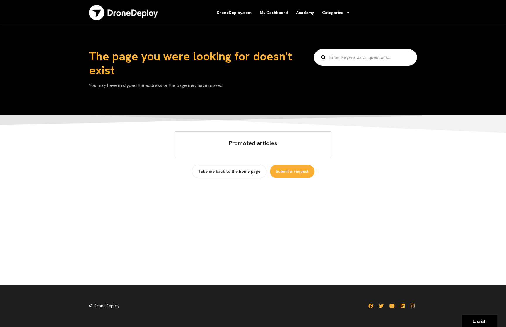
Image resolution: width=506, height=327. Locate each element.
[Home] (123, 12)
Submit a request (292, 171)
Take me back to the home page (229, 171)
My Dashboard (274, 12)
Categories (333, 12)
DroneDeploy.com (234, 12)
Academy (305, 12)
